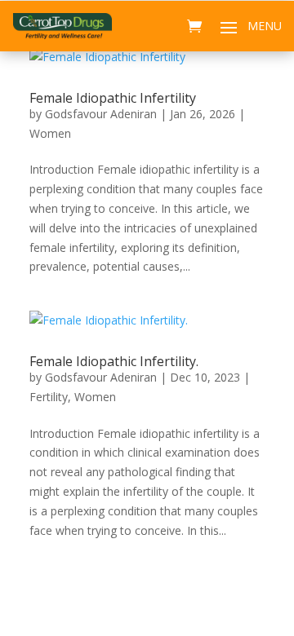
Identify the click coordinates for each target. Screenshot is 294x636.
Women (50, 133)
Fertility (48, 396)
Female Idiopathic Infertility (112, 98)
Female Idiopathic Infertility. (113, 361)
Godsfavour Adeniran (101, 113)
